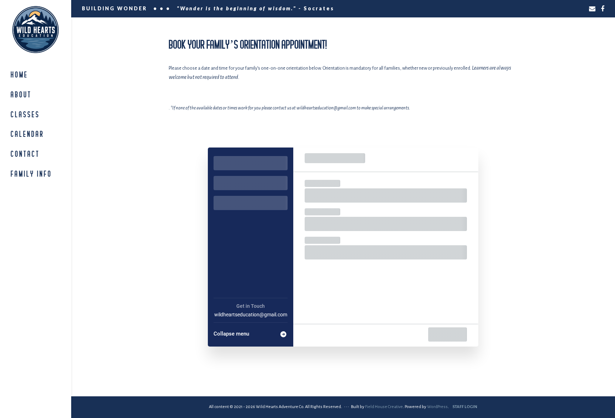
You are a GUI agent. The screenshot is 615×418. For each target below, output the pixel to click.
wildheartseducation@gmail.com (250, 314)
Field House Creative (384, 406)
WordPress (437, 406)
